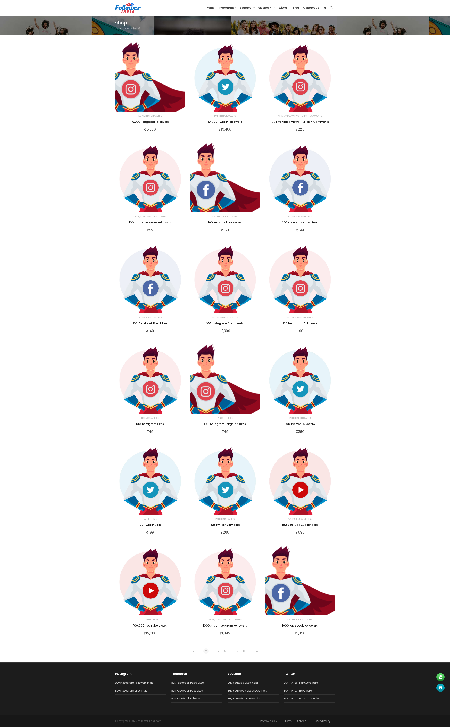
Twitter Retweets (225, 518)
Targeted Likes (225, 418)
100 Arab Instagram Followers (150, 222)
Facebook (264, 7)
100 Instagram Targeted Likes (225, 424)
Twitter (282, 7)
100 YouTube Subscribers (300, 525)
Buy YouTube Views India (244, 698)
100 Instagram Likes (150, 424)
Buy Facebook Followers (186, 698)
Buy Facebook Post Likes (187, 690)
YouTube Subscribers (300, 518)
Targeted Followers (150, 115)
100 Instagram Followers (300, 323)
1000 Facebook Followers (300, 626)
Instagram (226, 7)
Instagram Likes (150, 418)
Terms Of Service (295, 721)
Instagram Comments (225, 317)
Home (210, 7)
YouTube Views (150, 619)
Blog (296, 7)
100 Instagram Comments (225, 323)
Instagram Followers (153, 216)
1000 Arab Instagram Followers (225, 626)
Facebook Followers (224, 216)
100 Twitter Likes (150, 525)
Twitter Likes (150, 518)
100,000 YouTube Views (150, 626)
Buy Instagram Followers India (134, 682)
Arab (136, 216)
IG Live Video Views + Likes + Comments (300, 115)
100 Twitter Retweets (225, 525)
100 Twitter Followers (300, 424)
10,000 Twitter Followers (225, 122)
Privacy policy (268, 721)
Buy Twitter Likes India (298, 690)
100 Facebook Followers (225, 222)
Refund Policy (322, 721)
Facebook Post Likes (150, 317)
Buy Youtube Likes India (243, 682)
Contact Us (311, 7)
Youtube (246, 7)
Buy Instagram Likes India (131, 690)
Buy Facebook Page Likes (187, 682)
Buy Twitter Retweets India (301, 698)
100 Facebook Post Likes (150, 323)
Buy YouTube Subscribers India (247, 690)
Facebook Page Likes (300, 216)
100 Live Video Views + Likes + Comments (300, 122)
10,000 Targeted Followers (150, 122)
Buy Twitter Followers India (301, 682)
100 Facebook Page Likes (300, 222)
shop (127, 28)
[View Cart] (324, 7)
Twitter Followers (225, 115)
